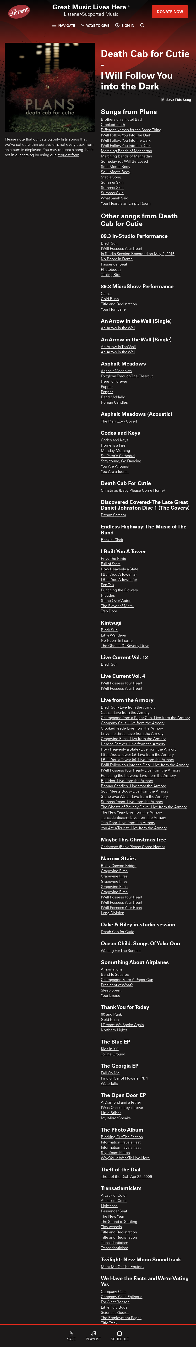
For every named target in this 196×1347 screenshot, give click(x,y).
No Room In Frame (117, 641)
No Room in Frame (117, 259)
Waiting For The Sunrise (121, 951)
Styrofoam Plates (115, 1153)
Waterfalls (109, 1084)
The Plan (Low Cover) (119, 421)
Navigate (66, 25)
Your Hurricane (113, 310)
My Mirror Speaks (116, 1118)
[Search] (142, 25)
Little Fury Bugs (114, 1308)
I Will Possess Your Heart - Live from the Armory (140, 771)
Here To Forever (114, 382)
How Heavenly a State (119, 569)
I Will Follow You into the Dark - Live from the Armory (145, 765)
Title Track (109, 1323)
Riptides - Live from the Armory (127, 781)
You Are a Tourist (115, 472)
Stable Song (111, 177)
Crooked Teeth (113, 125)
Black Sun (109, 243)
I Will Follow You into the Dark (126, 146)
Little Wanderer (113, 635)
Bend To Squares (115, 975)
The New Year (112, 1217)
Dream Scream (113, 515)
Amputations (112, 969)
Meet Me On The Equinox (122, 1267)
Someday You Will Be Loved (124, 162)
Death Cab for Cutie (117, 932)
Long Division (112, 913)
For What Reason (115, 1302)
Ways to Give (97, 25)
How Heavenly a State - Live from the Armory (138, 750)
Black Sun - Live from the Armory (128, 708)
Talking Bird (110, 275)
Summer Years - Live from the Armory (132, 802)
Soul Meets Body (115, 167)
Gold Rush (110, 299)
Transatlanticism (114, 1243)
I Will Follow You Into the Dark (126, 141)
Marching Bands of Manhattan (126, 151)
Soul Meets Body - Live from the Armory (134, 792)
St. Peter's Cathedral (118, 456)
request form (68, 155)
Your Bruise (110, 996)
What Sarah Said (114, 198)
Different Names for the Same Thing (131, 130)
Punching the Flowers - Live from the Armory (138, 776)
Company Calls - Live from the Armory (132, 723)
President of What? (117, 985)
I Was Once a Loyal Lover (122, 1108)
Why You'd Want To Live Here (125, 1158)
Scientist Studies (115, 1313)
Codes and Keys (114, 440)
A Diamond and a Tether (121, 1103)
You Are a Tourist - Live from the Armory (134, 828)
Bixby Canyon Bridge (118, 866)
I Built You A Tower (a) (118, 575)
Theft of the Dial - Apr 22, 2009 (126, 1177)
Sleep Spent (111, 990)
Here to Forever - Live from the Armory (133, 744)
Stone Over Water (116, 601)
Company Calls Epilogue (121, 1297)
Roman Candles (114, 403)
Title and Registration (119, 304)
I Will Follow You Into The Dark (126, 135)
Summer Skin (112, 183)
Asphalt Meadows (116, 371)
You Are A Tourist (115, 467)
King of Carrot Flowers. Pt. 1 (124, 1079)
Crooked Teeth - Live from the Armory (132, 729)
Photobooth (111, 270)
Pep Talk (107, 585)
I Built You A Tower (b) (119, 580)
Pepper (107, 387)
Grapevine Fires (114, 871)
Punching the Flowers (119, 590)
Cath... (106, 294)
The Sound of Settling (119, 1222)
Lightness (109, 1206)
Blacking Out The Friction (122, 1137)
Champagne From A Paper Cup (127, 980)
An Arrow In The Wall (118, 347)
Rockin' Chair (112, 540)
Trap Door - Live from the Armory (128, 823)
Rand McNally (113, 397)
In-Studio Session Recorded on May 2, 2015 (137, 254)
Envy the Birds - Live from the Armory (132, 734)
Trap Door (109, 611)
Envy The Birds (113, 559)
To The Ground (113, 1054)
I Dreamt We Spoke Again (122, 1025)
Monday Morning (115, 451)
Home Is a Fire (113, 446)
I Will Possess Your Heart (121, 683)
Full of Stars (110, 564)
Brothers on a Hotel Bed (121, 120)
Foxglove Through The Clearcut (127, 376)
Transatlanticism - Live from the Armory (133, 818)
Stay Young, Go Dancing (121, 461)
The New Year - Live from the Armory (131, 812)
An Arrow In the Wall (118, 328)
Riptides (108, 596)
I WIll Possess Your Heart (121, 249)
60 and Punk (111, 1015)
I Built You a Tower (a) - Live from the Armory (137, 755)
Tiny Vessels (111, 1227)
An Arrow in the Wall (118, 352)
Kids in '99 (110, 1049)
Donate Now (170, 11)
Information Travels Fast (121, 1142)
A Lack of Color (114, 1196)
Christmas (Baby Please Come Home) (133, 491)
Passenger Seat (114, 264)
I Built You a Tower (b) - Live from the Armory (137, 760)
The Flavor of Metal (117, 606)
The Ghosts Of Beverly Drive (125, 646)
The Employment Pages (121, 1318)
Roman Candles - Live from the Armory (133, 786)
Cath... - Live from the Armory (125, 713)
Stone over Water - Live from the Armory (134, 797)
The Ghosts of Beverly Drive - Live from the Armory (144, 807)
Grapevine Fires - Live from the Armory (133, 739)
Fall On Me (110, 1073)
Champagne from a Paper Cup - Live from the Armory (145, 718)
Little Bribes (111, 1113)
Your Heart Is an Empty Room (126, 204)
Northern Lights (114, 1030)
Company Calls (113, 1292)
